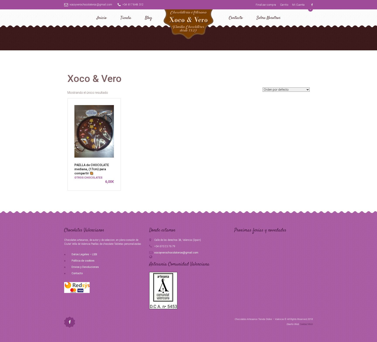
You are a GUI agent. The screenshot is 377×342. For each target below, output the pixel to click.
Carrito (284, 4)
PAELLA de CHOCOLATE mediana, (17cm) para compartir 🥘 (91, 169)
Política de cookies (83, 260)
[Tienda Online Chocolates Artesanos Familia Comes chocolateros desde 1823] (188, 23)
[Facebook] (312, 4)
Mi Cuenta (298, 4)
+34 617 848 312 (133, 4)
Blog (148, 18)
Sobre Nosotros (269, 18)
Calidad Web (306, 324)
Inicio (101, 18)
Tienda (125, 18)
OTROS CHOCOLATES (88, 177)
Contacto (236, 18)
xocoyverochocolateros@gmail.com (91, 4)
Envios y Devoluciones (85, 267)
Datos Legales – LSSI (84, 254)
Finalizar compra (266, 4)
